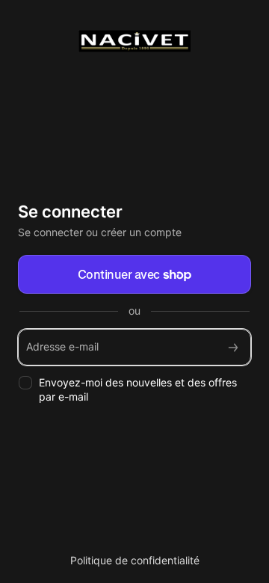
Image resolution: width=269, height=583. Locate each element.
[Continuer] (233, 347)
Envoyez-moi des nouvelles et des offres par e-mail (138, 389)
